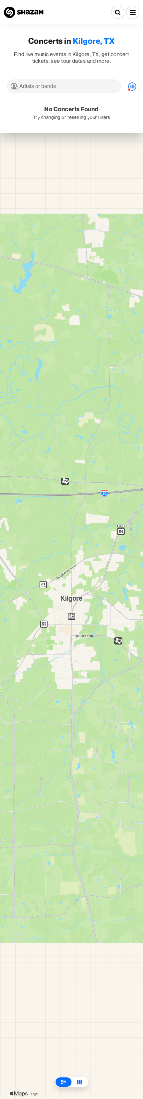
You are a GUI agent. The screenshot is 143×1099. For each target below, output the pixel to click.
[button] (132, 12)
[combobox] (64, 86)
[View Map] (79, 1082)
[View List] (64, 1082)
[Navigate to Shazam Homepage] (24, 12)
